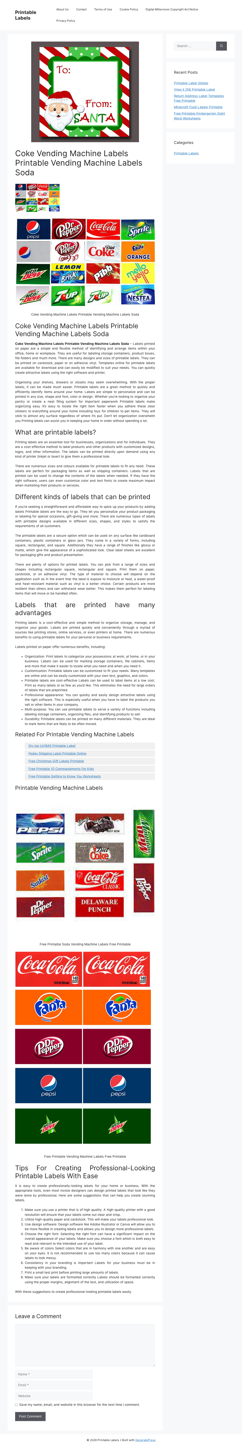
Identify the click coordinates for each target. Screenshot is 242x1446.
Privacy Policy (65, 20)
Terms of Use (103, 9)
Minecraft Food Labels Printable (198, 107)
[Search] (221, 46)
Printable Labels (25, 15)
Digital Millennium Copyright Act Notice (172, 9)
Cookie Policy (129, 9)
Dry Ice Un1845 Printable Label (52, 746)
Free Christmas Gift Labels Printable (56, 761)
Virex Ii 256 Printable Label (194, 89)
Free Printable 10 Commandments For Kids (61, 769)
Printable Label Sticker (191, 83)
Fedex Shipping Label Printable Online (57, 753)
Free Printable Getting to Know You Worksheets (65, 776)
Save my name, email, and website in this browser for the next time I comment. (79, 1405)
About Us (62, 9)
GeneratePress (145, 1440)
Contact (81, 9)
